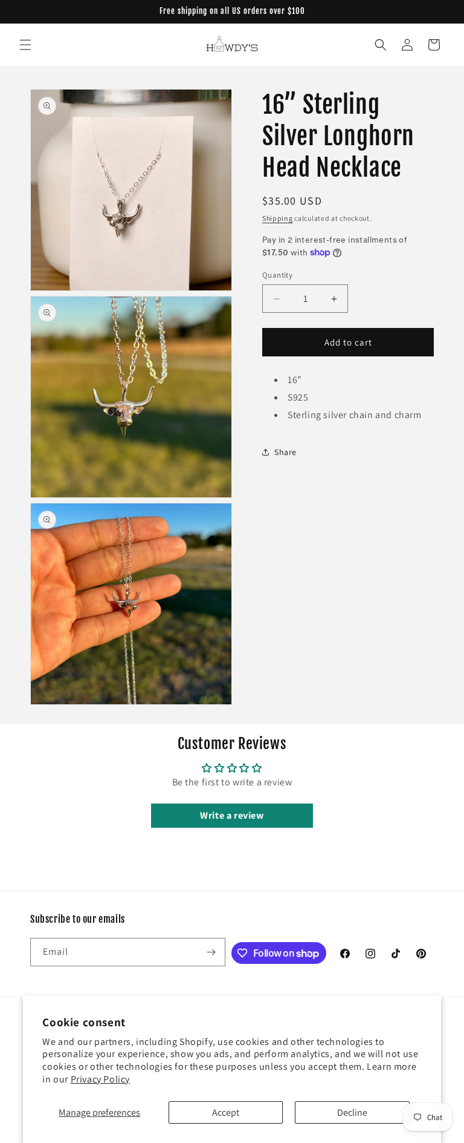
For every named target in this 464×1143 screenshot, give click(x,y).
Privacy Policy (100, 1079)
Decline (352, 1112)
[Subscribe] (211, 952)
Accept (225, 1112)
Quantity (277, 275)
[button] (25, 44)
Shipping (277, 218)
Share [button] (285, 452)
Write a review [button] (231, 815)
